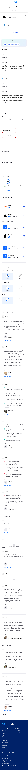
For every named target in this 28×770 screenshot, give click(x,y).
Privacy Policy (5, 758)
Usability (3, 294)
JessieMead (10, 706)
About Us (4, 730)
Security (3, 757)
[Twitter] (10, 752)
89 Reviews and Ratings (12, 17)
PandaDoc (6, 621)
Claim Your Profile (6, 744)
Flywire (9, 24)
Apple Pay (10, 16)
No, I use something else (13, 44)
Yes (5, 44)
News (3, 735)
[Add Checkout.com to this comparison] (24, 227)
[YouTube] (3, 752)
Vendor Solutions (5, 742)
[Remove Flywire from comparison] (25, 23)
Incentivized (7, 333)
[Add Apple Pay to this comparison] (24, 215)
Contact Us (4, 736)
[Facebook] (6, 752)
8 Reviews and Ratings (11, 25)
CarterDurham (10, 410)
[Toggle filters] (2, 2)
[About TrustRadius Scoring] (2, 54)
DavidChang (10, 372)
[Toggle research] (6, 2)
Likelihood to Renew (6, 282)
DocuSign (11, 621)
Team (3, 732)
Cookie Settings (5, 763)
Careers (3, 733)
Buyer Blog (17, 732)
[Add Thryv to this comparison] (24, 207)
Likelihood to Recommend (7, 270)
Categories (17, 730)
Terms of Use (5, 755)
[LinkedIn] (13, 752)
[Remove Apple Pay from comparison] (25, 15)
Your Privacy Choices (6, 760)
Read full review (7, 340)
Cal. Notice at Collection (7, 761)
